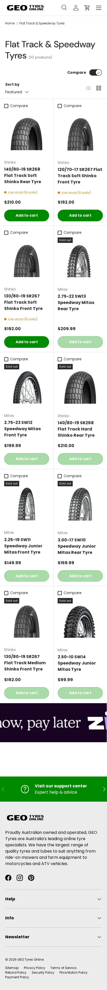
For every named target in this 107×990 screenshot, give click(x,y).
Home (10, 23)
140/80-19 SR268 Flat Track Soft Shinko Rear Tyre (22, 175)
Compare (76, 72)
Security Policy (43, 972)
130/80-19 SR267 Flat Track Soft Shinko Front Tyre (23, 302)
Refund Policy (15, 972)
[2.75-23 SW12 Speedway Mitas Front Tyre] (26, 386)
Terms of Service (63, 968)
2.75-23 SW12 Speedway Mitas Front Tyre (22, 429)
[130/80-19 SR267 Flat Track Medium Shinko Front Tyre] (26, 620)
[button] (87, 8)
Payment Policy (17, 977)
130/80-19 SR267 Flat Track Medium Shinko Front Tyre (25, 663)
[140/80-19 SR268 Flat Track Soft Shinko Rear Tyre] (26, 133)
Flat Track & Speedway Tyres (42, 23)
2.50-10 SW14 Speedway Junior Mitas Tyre (77, 663)
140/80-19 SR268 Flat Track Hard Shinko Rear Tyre (76, 429)
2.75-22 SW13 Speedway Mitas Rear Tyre (76, 302)
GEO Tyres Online (30, 959)
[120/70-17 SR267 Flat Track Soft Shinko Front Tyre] (80, 133)
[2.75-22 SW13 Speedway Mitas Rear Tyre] (80, 260)
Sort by (12, 84)
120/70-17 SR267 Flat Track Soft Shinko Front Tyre (80, 176)
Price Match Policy (73, 972)
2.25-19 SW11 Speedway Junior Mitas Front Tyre (23, 546)
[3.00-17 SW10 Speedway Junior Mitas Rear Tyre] (80, 503)
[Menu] (98, 8)
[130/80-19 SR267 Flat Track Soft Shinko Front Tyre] (26, 259)
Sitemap (12, 968)
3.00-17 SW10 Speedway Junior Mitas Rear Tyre (77, 546)
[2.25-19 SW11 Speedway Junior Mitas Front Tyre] (26, 503)
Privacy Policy (34, 968)
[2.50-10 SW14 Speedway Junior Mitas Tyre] (80, 620)
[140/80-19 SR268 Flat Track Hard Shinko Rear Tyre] (80, 386)
